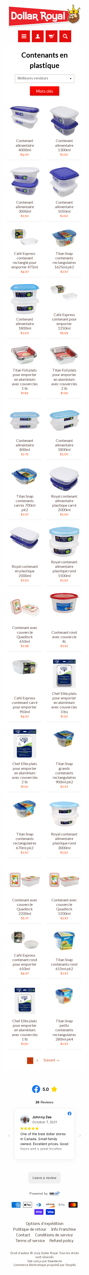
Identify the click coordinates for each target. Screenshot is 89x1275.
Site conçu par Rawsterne (44, 1261)
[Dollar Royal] (45, 16)
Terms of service (30, 1241)
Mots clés (44, 91)
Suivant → (51, 1060)
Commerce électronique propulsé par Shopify (45, 1265)
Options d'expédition (44, 1224)
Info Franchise (63, 1229)
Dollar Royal (49, 1253)
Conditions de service (54, 1235)
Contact (23, 1235)
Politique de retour (29, 1229)
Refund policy (62, 1241)
